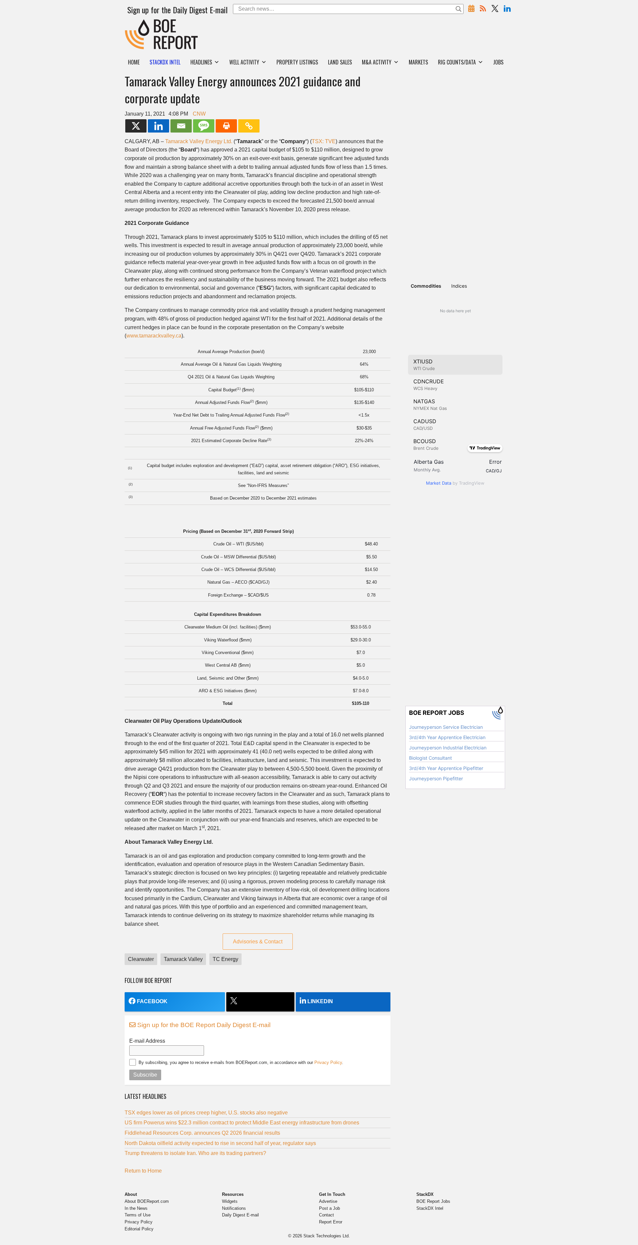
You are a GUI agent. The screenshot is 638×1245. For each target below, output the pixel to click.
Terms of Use (138, 1214)
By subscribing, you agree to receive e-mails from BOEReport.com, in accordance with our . (241, 1062)
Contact (326, 1214)
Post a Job (329, 1208)
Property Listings (297, 62)
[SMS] (203, 126)
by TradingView (455, 483)
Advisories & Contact (257, 941)
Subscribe (145, 1075)
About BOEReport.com (147, 1201)
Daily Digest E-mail (240, 1214)
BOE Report (139, 23)
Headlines (201, 62)
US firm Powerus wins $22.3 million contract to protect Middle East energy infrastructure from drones (242, 1122)
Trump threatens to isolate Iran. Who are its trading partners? (195, 1153)
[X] (136, 126)
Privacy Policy (328, 1062)
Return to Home (143, 1171)
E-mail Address (147, 1041)
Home (134, 62)
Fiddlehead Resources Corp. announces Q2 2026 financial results (202, 1133)
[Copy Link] (249, 126)
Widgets (230, 1201)
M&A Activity (376, 62)
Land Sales (340, 62)
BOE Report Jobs (433, 1201)
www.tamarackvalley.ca (153, 335)
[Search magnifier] (458, 9)
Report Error (330, 1221)
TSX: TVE (324, 141)
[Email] (181, 126)
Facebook (152, 1001)
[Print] (226, 126)
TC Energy (225, 959)
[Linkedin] (158, 126)
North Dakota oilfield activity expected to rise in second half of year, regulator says (220, 1143)
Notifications (234, 1208)
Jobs (498, 62)
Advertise (328, 1201)
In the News (136, 1208)
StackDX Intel (429, 1208)
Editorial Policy (139, 1228)
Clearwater (141, 959)
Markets (418, 62)
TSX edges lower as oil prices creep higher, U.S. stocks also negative (206, 1112)
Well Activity (244, 62)
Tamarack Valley (183, 959)
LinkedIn (320, 1001)
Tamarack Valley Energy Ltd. (198, 141)
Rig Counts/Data (457, 62)
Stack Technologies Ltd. (326, 1235)
